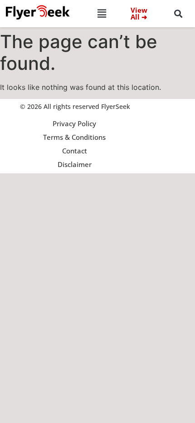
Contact (74, 150)
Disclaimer (75, 164)
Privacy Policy (74, 123)
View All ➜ (139, 13)
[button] (102, 13)
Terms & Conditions (74, 137)
